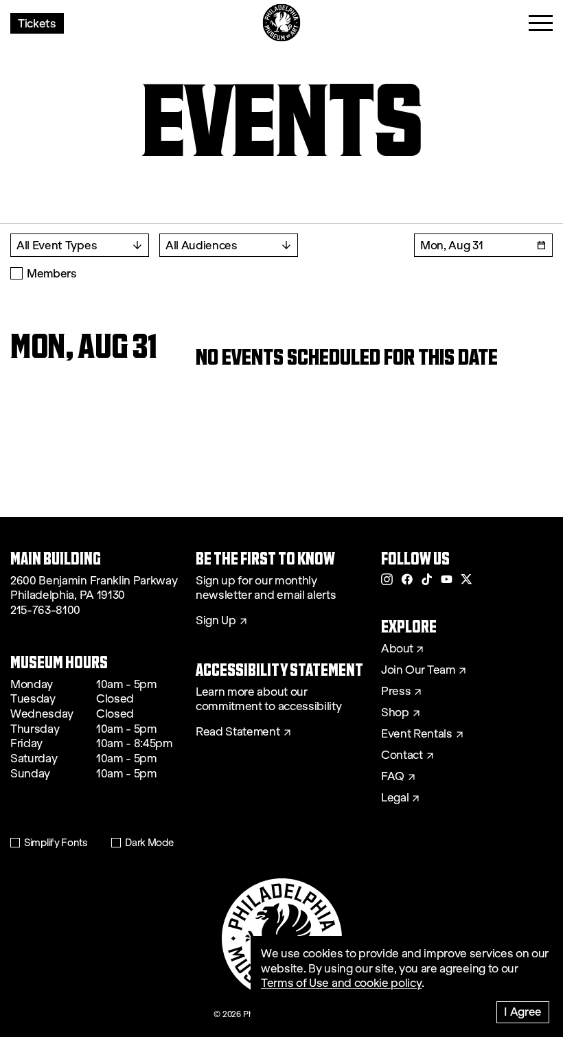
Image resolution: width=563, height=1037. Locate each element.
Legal (395, 798)
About (397, 648)
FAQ (392, 776)
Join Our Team (418, 670)
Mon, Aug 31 (451, 245)
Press (396, 691)
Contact (402, 755)
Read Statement (238, 732)
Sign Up (216, 620)
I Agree (523, 1011)
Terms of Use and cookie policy (341, 983)
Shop (395, 712)
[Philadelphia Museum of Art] (282, 23)
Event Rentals (416, 734)
